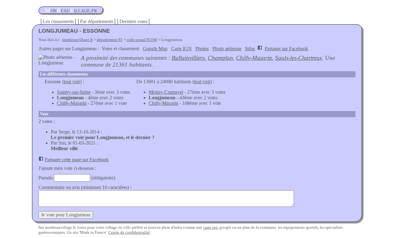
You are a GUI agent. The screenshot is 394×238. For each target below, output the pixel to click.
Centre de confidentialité (129, 232)
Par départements (96, 21)
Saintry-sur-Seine (73, 92)
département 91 (110, 39)
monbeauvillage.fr (77, 39)
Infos (250, 48)
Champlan (220, 58)
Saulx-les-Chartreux (298, 58)
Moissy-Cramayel (166, 92)
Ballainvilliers (188, 58)
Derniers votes (133, 21)
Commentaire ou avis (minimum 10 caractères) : (84, 187)
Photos (202, 48)
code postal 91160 (142, 39)
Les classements (58, 21)
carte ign (210, 227)
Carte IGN (181, 48)
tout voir (72, 81)
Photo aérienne (226, 48)
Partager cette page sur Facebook (77, 159)
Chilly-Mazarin (254, 58)
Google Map (155, 48)
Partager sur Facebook (286, 48)
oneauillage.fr (71, 10)
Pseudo (45, 177)
